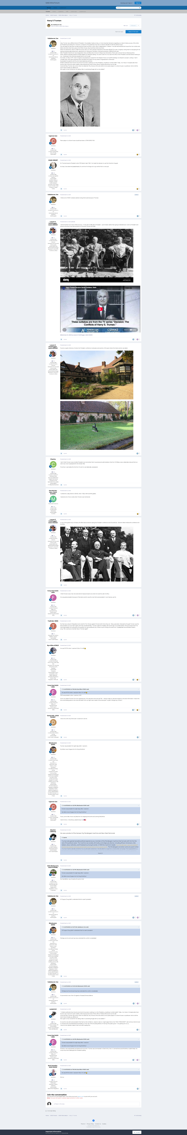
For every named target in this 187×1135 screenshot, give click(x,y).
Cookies (104, 1124)
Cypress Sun (53, 136)
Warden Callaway (53, 830)
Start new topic (119, 31)
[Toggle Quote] (62, 689)
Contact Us (98, 1124)
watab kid (53, 1009)
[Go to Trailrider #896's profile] (53, 626)
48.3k (53, 658)
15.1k (54, 148)
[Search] (139, 8)
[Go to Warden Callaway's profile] (53, 837)
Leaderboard (82, 11)
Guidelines (60, 11)
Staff (67, 11)
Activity (55, 7)
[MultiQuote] (61, 130)
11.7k (54, 237)
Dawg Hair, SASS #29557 (53, 716)
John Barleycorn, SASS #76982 (53, 866)
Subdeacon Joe (57, 24)
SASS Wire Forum (53, 3)
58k (54, 51)
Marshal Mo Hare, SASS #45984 (53, 492)
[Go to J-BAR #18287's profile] (53, 165)
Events (54, 11)
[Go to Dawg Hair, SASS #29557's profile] (53, 722)
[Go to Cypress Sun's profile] (53, 141)
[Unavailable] (80, 99)
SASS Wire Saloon (64, 26)
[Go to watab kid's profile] (53, 1014)
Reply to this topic (133, 31)
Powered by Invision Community (93, 1127)
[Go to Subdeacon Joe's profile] (48, 25)
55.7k (53, 757)
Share (126, 25)
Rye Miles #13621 (53, 645)
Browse (49, 7)
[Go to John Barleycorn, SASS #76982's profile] (53, 872)
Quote (65, 130)
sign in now (81, 1096)
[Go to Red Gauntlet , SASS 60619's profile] (53, 1072)
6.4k (54, 472)
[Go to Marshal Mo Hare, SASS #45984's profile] (53, 499)
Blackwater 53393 (53, 743)
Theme (83, 1124)
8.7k (54, 633)
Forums (48, 11)
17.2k (54, 1022)
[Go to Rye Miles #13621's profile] (53, 650)
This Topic (134, 7)
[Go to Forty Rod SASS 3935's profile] (53, 597)
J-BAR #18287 (53, 160)
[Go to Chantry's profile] (53, 464)
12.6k (54, 173)
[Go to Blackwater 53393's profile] (53, 749)
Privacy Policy (90, 1124)
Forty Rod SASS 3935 (53, 591)
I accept (137, 1132)
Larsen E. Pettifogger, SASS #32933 (53, 223)
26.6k (53, 605)
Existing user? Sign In (127, 3)
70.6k (53, 506)
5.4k (54, 1080)
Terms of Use (65, 1133)
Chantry (53, 459)
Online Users (74, 11)
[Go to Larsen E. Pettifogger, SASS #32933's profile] (53, 230)
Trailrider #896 (53, 621)
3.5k (54, 730)
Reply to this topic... (60, 1104)
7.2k (54, 880)
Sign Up (138, 3)
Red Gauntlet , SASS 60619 (53, 1066)
